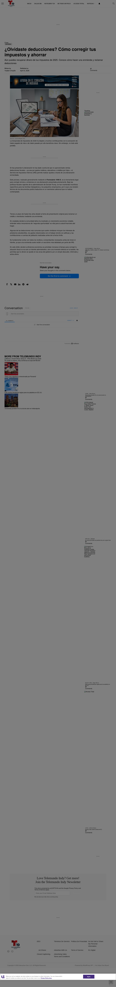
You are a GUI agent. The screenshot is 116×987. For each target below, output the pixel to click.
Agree (88, 976)
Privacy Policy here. (46, 978)
